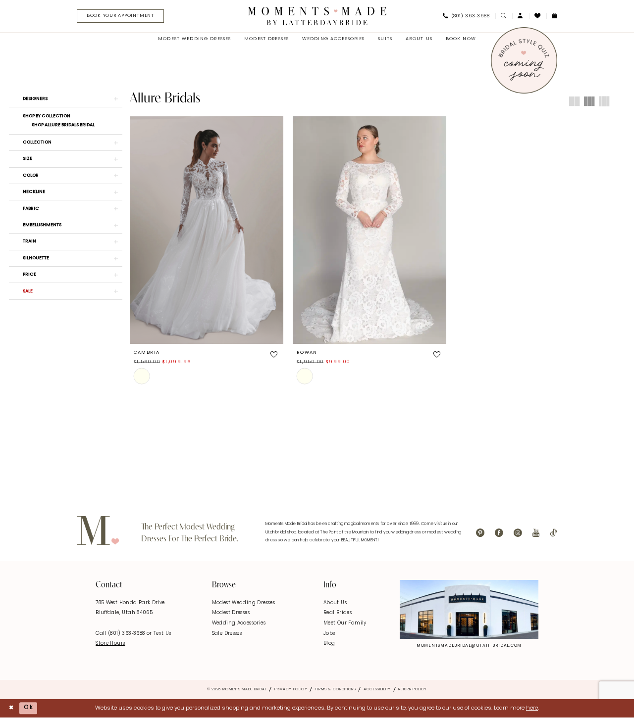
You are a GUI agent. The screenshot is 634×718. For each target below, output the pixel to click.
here (532, 708)
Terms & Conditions (335, 689)
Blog (329, 643)
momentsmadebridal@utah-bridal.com (469, 646)
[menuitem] (117, 16)
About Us (335, 603)
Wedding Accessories (238, 623)
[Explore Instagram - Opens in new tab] (469, 609)
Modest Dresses (231, 613)
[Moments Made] (317, 16)
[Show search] (503, 16)
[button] (520, 16)
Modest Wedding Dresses (243, 603)
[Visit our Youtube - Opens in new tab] (536, 533)
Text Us (162, 633)
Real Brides (337, 613)
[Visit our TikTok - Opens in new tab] (553, 533)
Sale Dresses (227, 633)
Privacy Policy (291, 689)
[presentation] (206, 230)
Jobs (329, 633)
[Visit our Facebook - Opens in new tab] (499, 533)
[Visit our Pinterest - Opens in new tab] (480, 533)
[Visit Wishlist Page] (537, 16)
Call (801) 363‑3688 (121, 633)
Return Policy (412, 689)
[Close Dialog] (11, 708)
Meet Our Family (345, 623)
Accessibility (377, 689)
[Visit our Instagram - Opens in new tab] (518, 533)
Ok (28, 708)
